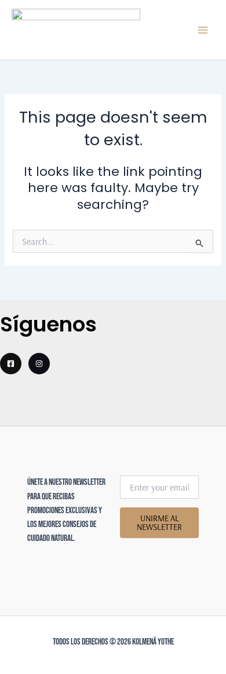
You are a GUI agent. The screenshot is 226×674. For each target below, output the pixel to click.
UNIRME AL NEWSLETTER (159, 522)
